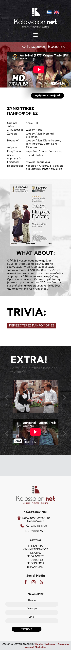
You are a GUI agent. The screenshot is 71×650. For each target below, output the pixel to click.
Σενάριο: (12, 133)
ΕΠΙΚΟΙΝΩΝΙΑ (35, 566)
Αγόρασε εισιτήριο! (47, 95)
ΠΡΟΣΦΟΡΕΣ (35, 556)
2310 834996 (39, 526)
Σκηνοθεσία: (15, 130)
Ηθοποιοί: (13, 140)
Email (32, 617)
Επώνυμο (32, 608)
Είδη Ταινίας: (15, 151)
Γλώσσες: (13, 162)
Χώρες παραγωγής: (14, 157)
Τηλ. (26, 526)
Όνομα (32, 600)
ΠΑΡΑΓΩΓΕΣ (35, 560)
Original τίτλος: (12, 124)
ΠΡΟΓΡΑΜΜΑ (35, 563)
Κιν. (27, 531)
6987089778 (38, 531)
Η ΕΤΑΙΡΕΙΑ (35, 546)
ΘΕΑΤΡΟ (35, 553)
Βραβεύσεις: (15, 165)
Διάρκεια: (13, 147)
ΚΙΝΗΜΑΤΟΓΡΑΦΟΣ (35, 549)
